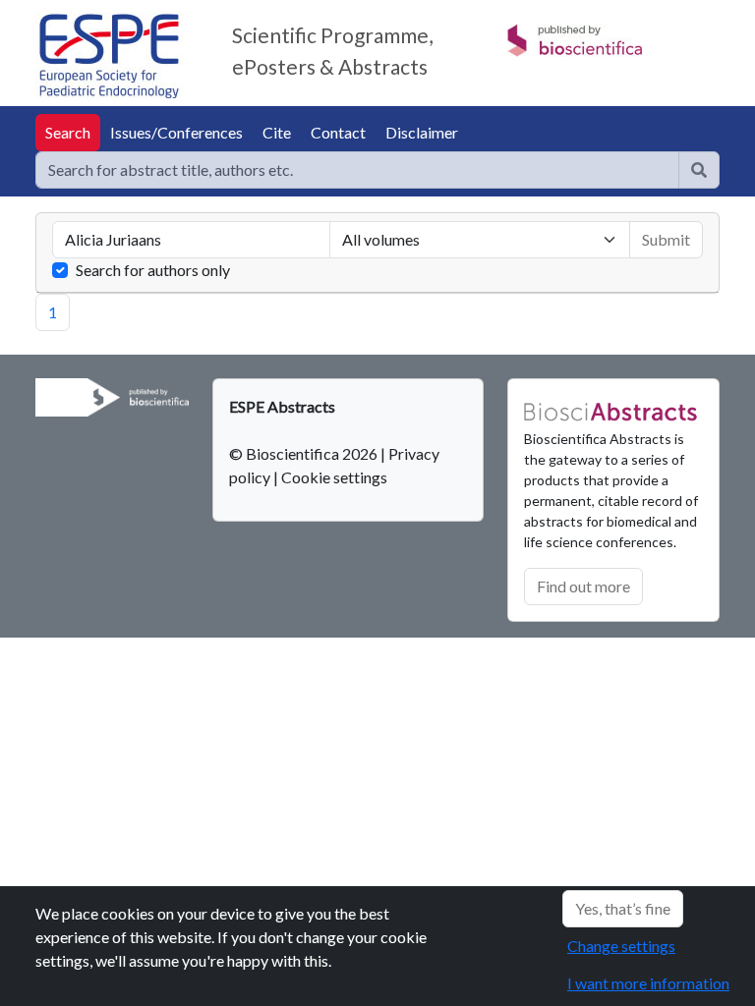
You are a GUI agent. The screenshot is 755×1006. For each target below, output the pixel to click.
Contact (338, 132)
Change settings (621, 945)
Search (67, 132)
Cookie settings (334, 477)
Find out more (583, 586)
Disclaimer (421, 132)
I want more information (648, 983)
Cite (276, 132)
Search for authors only (153, 269)
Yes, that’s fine (622, 908)
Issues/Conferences (176, 132)
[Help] (699, 170)
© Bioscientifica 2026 (304, 453)
